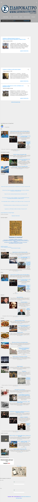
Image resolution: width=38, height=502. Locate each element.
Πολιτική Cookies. (19, 498)
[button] (28, 38)
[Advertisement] (34, 34)
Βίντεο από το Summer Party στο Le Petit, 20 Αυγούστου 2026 (24, 136)
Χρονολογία (18, 215)
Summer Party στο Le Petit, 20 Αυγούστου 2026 (28, 142)
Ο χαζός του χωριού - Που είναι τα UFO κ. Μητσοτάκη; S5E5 (24, 441)
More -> (22, 134)
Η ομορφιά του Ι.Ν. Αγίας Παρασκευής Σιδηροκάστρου (24, 159)
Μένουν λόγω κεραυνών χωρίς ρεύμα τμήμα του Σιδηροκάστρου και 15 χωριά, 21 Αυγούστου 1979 (15, 186)
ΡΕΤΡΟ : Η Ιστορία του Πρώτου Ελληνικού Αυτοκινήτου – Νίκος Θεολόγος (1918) (20, 402)
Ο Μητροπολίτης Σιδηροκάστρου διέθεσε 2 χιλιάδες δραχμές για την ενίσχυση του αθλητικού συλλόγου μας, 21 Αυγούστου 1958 (15, 190)
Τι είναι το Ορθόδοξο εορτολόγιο (6, 247)
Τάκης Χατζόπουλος (20, 297)
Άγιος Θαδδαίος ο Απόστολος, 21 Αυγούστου (15, 243)
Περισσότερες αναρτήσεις (15, 102)
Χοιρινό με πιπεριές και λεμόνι (20, 320)
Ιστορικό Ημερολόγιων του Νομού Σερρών (7, 212)
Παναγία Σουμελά (20, 366)
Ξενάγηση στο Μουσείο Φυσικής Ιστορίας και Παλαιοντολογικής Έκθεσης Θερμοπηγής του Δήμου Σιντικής (14, 39)
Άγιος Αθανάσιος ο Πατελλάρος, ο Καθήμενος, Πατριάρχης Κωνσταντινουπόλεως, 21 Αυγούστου (16, 241)
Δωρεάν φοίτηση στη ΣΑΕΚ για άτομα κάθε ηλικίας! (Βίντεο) (19, 131)
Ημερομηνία (13, 215)
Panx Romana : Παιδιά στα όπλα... (28, 424)
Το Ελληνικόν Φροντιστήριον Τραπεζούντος (28, 378)
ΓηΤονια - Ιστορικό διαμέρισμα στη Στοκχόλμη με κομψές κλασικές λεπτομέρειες (24, 349)
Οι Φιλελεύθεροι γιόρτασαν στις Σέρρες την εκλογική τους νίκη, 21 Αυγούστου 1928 (16, 205)
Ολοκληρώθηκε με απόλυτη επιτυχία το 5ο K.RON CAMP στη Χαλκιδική (28, 263)
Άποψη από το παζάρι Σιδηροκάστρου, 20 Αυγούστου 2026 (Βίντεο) (28, 287)
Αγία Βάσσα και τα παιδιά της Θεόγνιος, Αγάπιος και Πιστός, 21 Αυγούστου (15, 242)
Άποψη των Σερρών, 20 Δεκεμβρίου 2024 (19, 154)
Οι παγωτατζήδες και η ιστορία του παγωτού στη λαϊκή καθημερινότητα (24, 395)
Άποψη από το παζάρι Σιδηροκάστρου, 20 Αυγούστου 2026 (24, 257)
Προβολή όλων (26, 20)
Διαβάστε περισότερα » (24, 81)
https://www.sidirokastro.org (26, 496)
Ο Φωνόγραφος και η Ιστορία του (20, 389)
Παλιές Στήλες (19, 466)
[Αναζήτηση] (36, 2)
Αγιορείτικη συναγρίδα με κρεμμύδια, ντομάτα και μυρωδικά (24, 326)
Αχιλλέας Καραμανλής (28, 309)
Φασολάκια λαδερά (20, 332)
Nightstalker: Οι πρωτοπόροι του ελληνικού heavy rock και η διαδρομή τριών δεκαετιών (20, 412)
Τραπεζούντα (24, 371)
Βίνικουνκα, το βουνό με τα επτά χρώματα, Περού (20, 342)
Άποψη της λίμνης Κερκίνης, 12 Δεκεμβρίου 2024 (20, 166)
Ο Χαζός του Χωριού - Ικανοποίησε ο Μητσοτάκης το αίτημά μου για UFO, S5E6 (20, 436)
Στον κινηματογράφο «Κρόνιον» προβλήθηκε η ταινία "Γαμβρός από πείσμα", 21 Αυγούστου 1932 (15, 201)
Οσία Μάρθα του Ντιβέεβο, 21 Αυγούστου (15, 239)
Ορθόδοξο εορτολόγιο (4, 246)
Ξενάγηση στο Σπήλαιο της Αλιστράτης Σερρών (12, 69)
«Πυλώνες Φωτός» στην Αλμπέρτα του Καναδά (20, 356)
